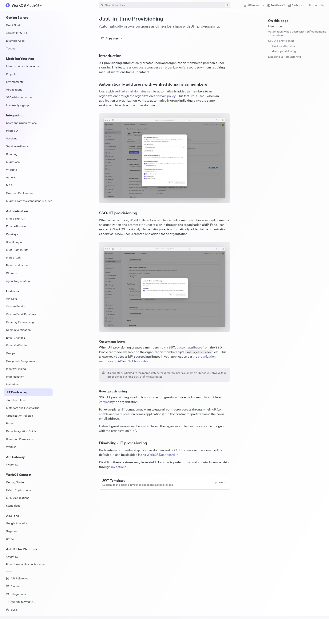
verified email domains (130, 91)
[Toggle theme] (322, 5)
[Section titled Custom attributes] (96, 341)
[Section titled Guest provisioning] (96, 391)
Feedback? (278, 5)
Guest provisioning (284, 51)
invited (145, 426)
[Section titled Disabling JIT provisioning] (96, 443)
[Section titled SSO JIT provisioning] (96, 213)
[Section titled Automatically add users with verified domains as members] (96, 84)
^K (227, 5)
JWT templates (138, 361)
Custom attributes (283, 46)
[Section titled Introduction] (96, 56)
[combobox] (164, 5)
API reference (255, 5)
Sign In (312, 5)
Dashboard (298, 5)
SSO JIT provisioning (281, 40)
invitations (118, 467)
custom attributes (189, 347)
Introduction (275, 26)
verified (104, 402)
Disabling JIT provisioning (284, 56)
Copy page (112, 38)
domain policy (166, 96)
